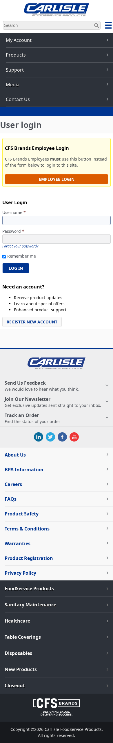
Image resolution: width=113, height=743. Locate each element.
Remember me (21, 256)
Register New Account (32, 322)
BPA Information (24, 469)
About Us (15, 455)
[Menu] (108, 26)
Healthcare (17, 621)
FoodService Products (29, 588)
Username (14, 212)
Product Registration (29, 558)
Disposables (18, 653)
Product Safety (22, 514)
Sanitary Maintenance (30, 605)
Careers (13, 484)
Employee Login (56, 179)
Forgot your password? (20, 246)
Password (13, 231)
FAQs (11, 499)
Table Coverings (23, 637)
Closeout (15, 685)
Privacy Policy (20, 573)
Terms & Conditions (27, 529)
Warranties (17, 543)
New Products (21, 669)
